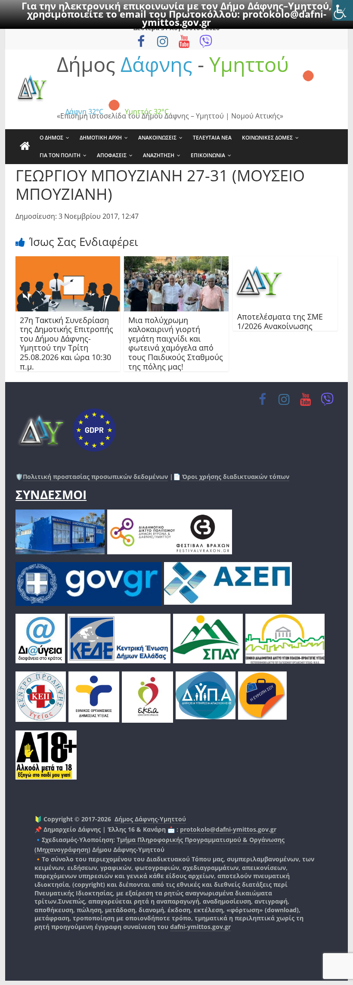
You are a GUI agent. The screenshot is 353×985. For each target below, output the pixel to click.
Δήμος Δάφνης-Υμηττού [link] (150, 819)
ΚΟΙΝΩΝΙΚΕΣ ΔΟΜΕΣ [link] (267, 137)
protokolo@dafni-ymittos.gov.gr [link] (228, 829)
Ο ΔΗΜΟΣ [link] (51, 137)
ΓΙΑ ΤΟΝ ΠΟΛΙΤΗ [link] (60, 155)
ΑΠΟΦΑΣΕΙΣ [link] (112, 155)
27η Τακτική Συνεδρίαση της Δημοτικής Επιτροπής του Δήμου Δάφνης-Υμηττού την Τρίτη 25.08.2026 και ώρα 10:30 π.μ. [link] (66, 343)
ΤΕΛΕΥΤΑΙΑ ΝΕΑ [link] (212, 137)
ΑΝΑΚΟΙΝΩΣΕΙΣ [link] (157, 137)
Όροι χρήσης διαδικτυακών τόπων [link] (234, 476)
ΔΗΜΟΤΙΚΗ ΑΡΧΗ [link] (101, 137)
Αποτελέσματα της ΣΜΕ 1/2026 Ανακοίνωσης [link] (280, 321)
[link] (342, 10)
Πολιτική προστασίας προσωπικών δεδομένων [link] (95, 476)
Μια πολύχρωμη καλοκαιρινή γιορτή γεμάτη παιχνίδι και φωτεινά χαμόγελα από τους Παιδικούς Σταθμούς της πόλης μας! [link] (175, 343)
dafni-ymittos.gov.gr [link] (200, 927)
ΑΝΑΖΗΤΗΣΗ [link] (158, 155)
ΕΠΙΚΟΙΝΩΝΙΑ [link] (208, 155)
